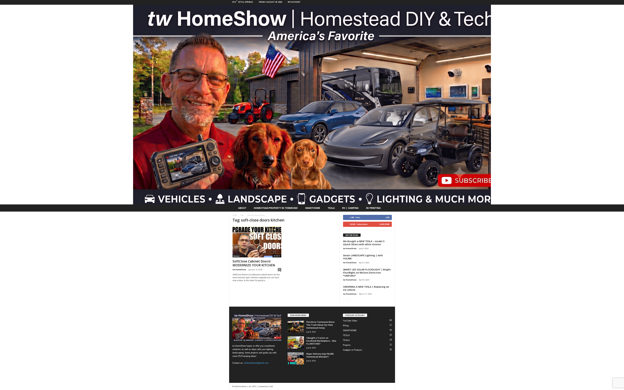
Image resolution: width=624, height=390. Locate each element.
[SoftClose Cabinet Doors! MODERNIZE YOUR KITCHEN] (257, 241)
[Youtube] (393, 2)
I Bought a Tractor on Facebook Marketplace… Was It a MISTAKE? (321, 340)
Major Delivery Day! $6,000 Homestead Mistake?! (319, 355)
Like (388, 217)
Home (235, 215)
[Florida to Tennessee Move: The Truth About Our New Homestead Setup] (296, 326)
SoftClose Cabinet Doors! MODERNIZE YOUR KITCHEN (254, 263)
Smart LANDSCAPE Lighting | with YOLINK (363, 257)
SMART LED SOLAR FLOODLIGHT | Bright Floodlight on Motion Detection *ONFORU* (367, 272)
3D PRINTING (373, 207)
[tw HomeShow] (312, 104)
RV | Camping (350, 207)
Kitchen (236, 256)
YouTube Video (350, 320)
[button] (390, 208)
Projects (347, 345)
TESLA (331, 207)
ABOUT (242, 207)
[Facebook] (388, 2)
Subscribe (384, 224)
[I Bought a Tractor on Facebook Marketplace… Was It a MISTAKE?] (296, 342)
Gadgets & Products (352, 350)
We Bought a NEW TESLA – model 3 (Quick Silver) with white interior (363, 243)
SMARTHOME (312, 207)
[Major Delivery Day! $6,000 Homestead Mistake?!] (296, 358)
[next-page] (349, 299)
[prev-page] (344, 299)
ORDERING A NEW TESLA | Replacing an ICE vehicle (366, 288)
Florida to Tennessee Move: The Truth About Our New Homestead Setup (320, 324)
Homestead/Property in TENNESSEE (276, 207)
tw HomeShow (239, 269)
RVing (346, 325)
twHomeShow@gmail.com (256, 363)
